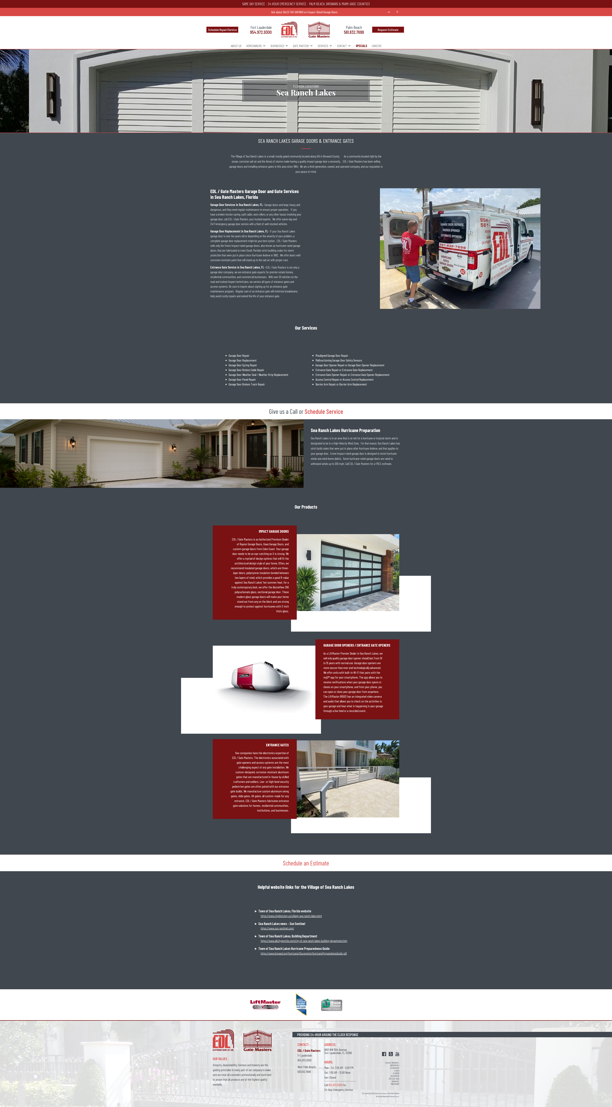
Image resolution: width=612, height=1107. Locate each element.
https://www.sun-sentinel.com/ (277, 928)
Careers (376, 45)
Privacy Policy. (394, 1096)
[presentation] (388, 12)
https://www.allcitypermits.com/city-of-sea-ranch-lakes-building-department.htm (304, 941)
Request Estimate (388, 30)
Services (323, 45)
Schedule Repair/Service (222, 30)
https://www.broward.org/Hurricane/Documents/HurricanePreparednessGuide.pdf (304, 953)
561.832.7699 (354, 32)
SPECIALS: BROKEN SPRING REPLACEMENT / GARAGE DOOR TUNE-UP (304, 12)
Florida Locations (306, 86)
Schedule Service (324, 411)
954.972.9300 (261, 32)
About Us (236, 45)
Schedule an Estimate (306, 863)
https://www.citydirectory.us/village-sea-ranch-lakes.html (291, 916)
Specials (361, 45)
